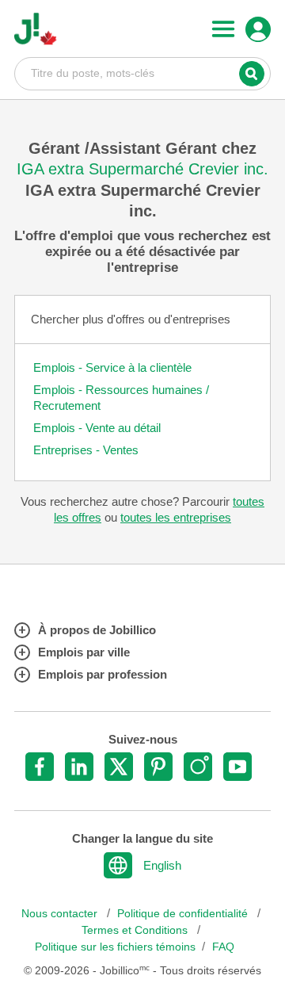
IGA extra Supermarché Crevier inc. (142, 169)
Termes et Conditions (136, 930)
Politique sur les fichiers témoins (115, 947)
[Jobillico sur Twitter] (118, 766)
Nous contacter (61, 914)
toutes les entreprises (175, 517)
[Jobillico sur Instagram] (198, 766)
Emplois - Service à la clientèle (112, 367)
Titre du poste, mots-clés (142, 73)
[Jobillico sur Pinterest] (158, 766)
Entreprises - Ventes (86, 450)
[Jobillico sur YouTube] (237, 766)
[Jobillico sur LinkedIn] (79, 766)
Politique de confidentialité (184, 914)
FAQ (223, 947)
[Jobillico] (35, 29)
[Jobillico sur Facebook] (39, 766)
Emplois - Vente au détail (97, 427)
